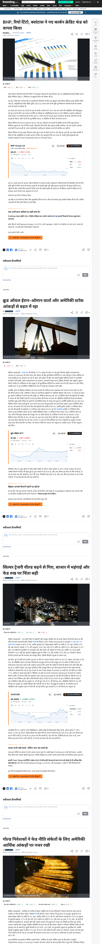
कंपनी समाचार (83, 9)
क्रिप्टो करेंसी (75, 9)
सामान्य (65, 9)
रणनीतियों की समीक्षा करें (31, 148)
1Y (25, 158)
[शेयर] (72, 34)
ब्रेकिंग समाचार (25, 9)
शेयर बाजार (45, 9)
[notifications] (94, 2)
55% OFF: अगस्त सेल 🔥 (65, 2)
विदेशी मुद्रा (32, 9)
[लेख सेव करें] (77, 34)
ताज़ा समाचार (7, 9)
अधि (33, 158)
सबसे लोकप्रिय (17, 9)
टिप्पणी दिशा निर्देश (7, 280)
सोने (35, 914)
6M (22, 158)
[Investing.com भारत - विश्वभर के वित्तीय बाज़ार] (11, 2)
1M (19, 158)
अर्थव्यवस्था (60, 9)
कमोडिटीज (38, 9)
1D (12, 158)
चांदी (34, 642)
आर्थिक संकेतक (52, 9)
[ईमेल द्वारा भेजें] (40, 249)
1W (15, 158)
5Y (29, 158)
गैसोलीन (60, 409)
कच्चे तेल (25, 372)
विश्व (70, 9)
